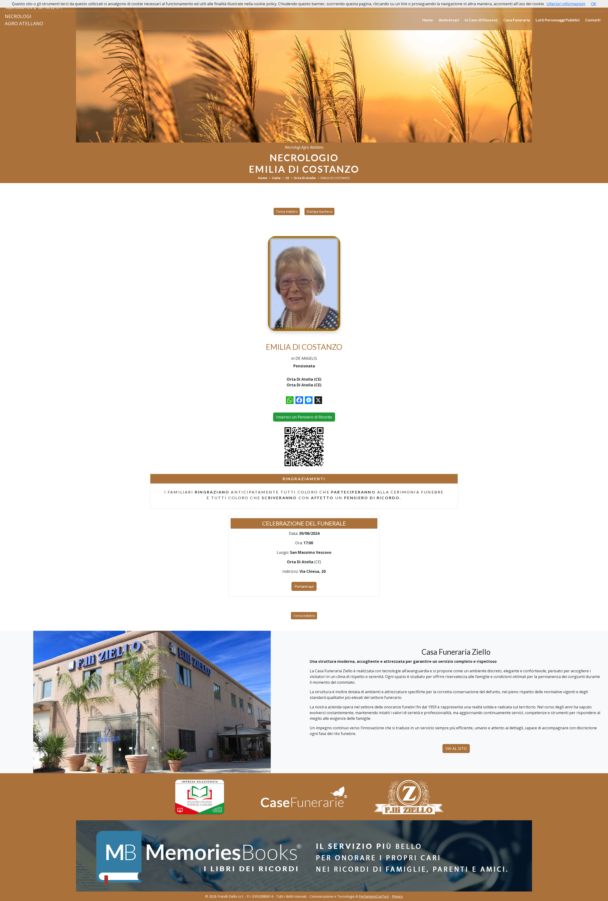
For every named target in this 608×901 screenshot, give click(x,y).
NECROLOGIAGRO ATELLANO (24, 20)
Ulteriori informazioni (565, 3)
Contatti (592, 20)
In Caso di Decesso (481, 20)
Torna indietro (287, 211)
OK (593, 3)
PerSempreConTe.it (374, 896)
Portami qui (304, 586)
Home (427, 20)
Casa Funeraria (516, 20)
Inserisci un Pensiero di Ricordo (304, 417)
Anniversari (449, 20)
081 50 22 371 (49, 7)
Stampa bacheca (319, 211)
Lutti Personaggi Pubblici (558, 20)
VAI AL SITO (456, 748)
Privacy (397, 896)
